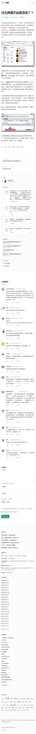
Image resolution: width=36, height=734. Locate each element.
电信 (18, 146)
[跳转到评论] (31, 202)
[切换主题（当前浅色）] (29, 2)
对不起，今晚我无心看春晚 (8, 545)
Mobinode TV (5, 668)
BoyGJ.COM (4, 644)
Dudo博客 (4, 651)
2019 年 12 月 (5, 592)
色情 (6, 707)
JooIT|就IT (4, 658)
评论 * (4, 470)
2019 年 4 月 (4, 599)
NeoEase (3, 672)
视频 (13, 707)
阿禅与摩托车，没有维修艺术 (9, 540)
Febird (3, 654)
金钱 (16, 707)
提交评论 (5, 516)
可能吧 (7, 82)
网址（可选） (6, 502)
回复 (18, 302)
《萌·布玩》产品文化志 (7, 637)
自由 (2, 710)
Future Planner (5, 656)
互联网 (31, 707)
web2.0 (23, 710)
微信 (32, 705)
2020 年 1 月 (4, 590)
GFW (2, 702)
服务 (11, 699)
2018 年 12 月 (5, 604)
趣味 (2, 707)
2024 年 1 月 (4, 583)
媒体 (15, 702)
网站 (11, 710)
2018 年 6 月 (4, 606)
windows (7, 710)
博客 (15, 699)
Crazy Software (5, 647)
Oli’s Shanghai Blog (6, 679)
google (13, 705)
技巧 (19, 710)
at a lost (3, 640)
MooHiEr (3, 670)
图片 (15, 710)
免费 (28, 705)
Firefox (11, 702)
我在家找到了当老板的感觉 (8, 535)
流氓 (13, 146)
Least (2, 661)
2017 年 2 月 (4, 623)
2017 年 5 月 (4, 616)
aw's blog (4, 642)
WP (18, 705)
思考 (19, 702)
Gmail (32, 698)
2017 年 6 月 (4, 614)
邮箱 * (4, 493)
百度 (22, 146)
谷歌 (2, 698)
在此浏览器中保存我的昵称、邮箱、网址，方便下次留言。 (18, 508)
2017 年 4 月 (4, 618)
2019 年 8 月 (4, 595)
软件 (23, 702)
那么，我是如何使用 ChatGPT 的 (10, 537)
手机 (19, 698)
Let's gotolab (5, 663)
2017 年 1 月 (4, 626)
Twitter (3, 705)
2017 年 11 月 (5, 611)
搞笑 (23, 707)
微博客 (27, 698)
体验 (30, 702)
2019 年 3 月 (4, 602)
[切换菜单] (33, 2)
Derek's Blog (4, 649)
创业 (6, 702)
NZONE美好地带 (5, 677)
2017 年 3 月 (4, 621)
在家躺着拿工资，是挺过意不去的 (10, 542)
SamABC (3, 682)
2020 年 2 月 (4, 587)
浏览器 (23, 698)
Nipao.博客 (4, 675)
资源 (19, 708)
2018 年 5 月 (4, 609)
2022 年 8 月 (4, 585)
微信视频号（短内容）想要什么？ (10, 547)
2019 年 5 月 (4, 597)
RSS (25, 705)
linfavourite (4, 665)
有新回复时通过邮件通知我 (10, 512)
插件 (28, 710)
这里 (13, 75)
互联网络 (22, 17)
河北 (9, 146)
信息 (21, 705)
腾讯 (8, 705)
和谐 (20, 140)
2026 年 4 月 (4, 580)
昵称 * (4, 486)
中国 (5, 146)
